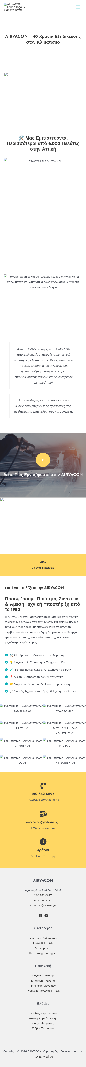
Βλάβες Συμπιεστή (43, 1028)
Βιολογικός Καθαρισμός (43, 938)
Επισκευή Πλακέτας (43, 980)
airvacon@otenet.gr (43, 822)
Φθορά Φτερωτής (43, 1023)
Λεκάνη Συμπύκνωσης (43, 1018)
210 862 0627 (43, 794)
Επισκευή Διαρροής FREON (43, 991)
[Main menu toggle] (78, 7)
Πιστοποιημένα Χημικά (43, 953)
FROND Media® (43, 1056)
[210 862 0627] (43, 785)
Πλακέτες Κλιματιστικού (43, 1013)
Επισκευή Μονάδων (43, 985)
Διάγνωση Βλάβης (43, 975)
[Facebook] (40, 915)
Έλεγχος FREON (43, 943)
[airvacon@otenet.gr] (43, 813)
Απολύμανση (43, 948)
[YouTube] (46, 915)
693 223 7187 (43, 900)
